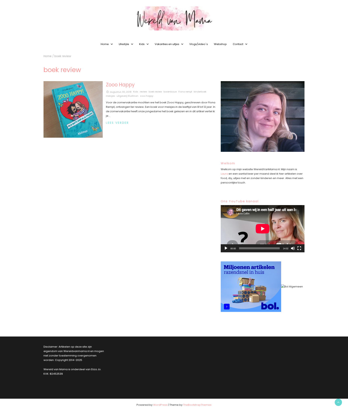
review (143, 91)
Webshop (220, 44)
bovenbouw (170, 91)
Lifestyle (124, 44)
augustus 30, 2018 (121, 91)
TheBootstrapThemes (197, 405)
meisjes (110, 95)
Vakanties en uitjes (167, 44)
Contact (238, 44)
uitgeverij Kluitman (127, 95)
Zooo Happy (120, 84)
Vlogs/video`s (198, 44)
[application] (262, 228)
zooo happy (146, 95)
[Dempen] (293, 248)
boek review (155, 91)
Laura (224, 174)
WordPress (160, 405)
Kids (142, 44)
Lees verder (117, 123)
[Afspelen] (226, 248)
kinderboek (200, 91)
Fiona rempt (185, 91)
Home (105, 44)
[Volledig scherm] (299, 248)
